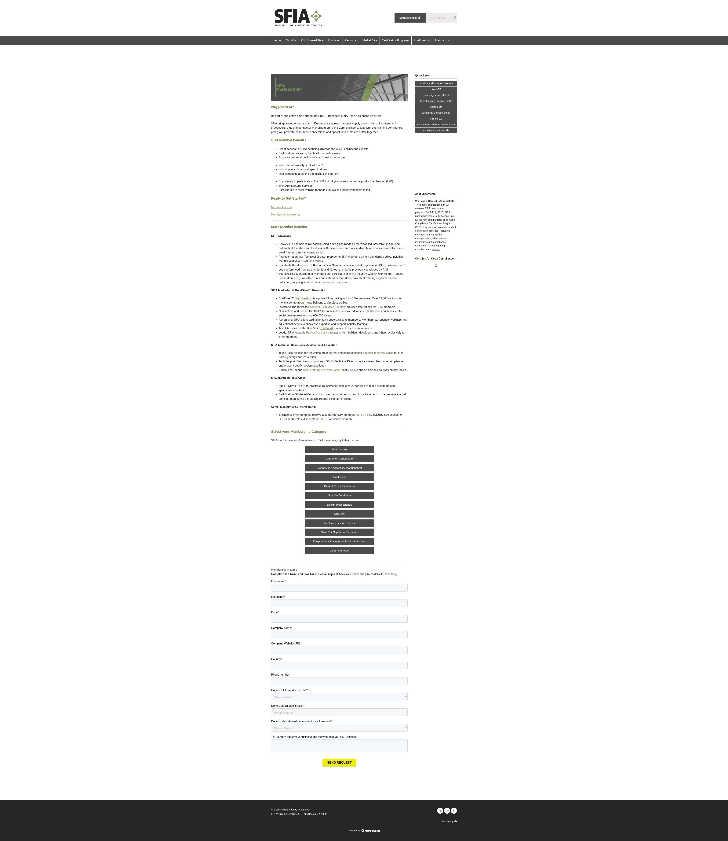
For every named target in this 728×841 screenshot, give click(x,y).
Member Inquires (281, 207)
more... (436, 249)
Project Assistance (317, 332)
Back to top (448, 821)
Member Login (408, 17)
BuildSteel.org (303, 298)
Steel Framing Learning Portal (321, 369)
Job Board (326, 328)
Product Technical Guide (378, 352)
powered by (355, 830)
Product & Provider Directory (328, 306)
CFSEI (367, 414)
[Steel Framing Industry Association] (298, 27)
